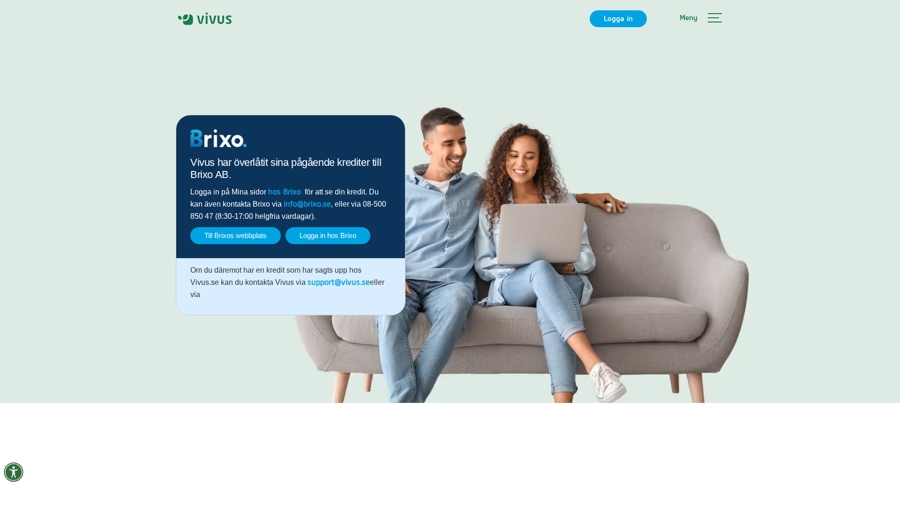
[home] (205, 18)
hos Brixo (284, 192)
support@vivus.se (339, 282)
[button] (701, 19)
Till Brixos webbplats (235, 235)
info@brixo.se (307, 204)
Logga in (618, 18)
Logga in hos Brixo (328, 235)
